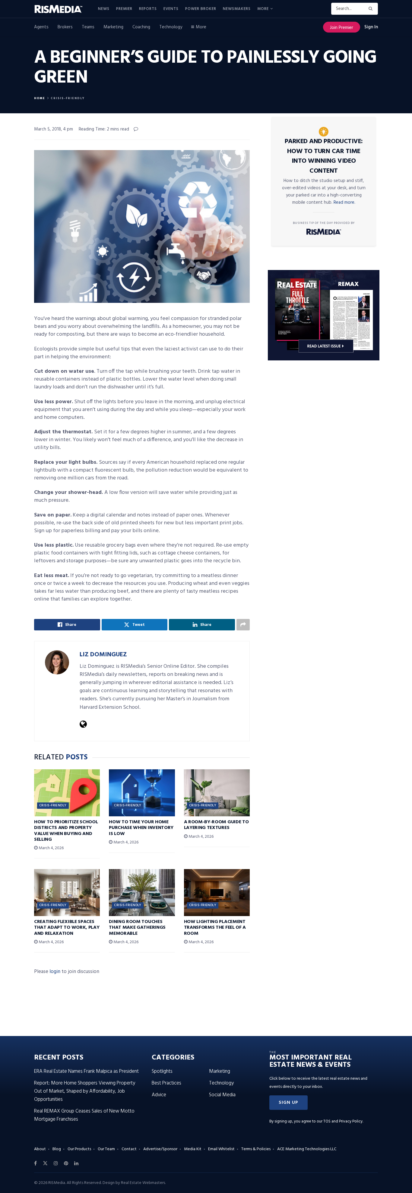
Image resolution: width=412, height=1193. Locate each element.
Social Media (222, 1095)
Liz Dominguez (103, 655)
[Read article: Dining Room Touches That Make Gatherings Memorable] (142, 892)
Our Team (106, 1149)
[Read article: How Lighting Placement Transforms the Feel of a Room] (217, 892)
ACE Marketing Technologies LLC (306, 1149)
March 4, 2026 (51, 848)
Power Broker (200, 9)
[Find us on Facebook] (35, 1163)
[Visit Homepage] (62, 9)
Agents (41, 27)
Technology (170, 27)
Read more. (344, 202)
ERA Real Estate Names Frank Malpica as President (86, 1071)
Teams (88, 27)
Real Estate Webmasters (143, 1182)
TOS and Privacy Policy (343, 1121)
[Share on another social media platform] (243, 624)
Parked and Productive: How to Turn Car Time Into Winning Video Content (324, 156)
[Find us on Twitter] (45, 1163)
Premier (124, 9)
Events (171, 9)
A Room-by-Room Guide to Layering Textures (216, 825)
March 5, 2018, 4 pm (53, 129)
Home (39, 98)
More (263, 9)
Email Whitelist (221, 1149)
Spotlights (162, 1071)
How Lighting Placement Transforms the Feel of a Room (215, 927)
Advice (159, 1095)
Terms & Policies (256, 1149)
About (40, 1149)
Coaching (141, 27)
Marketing (113, 27)
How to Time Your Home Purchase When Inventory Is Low (141, 827)
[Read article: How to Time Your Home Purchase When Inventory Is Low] (142, 792)
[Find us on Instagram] (56, 1163)
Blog (56, 1149)
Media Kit (192, 1149)
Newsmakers (237, 9)
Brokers (65, 27)
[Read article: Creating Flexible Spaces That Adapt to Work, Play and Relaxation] (67, 892)
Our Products (79, 1149)
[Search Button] (372, 9)
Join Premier (341, 27)
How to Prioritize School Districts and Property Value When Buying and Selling (66, 830)
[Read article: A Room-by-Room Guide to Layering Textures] (217, 792)
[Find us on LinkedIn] (76, 1163)
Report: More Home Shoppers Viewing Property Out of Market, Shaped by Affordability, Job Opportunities (84, 1091)
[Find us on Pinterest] (66, 1163)
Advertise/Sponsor (160, 1149)
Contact (129, 1149)
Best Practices (166, 1083)
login (54, 972)
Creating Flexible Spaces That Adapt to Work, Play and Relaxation (66, 927)
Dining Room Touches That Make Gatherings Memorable (137, 927)
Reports (148, 9)
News (103, 9)
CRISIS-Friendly (68, 98)
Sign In (371, 27)
